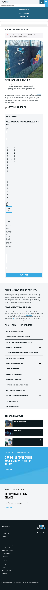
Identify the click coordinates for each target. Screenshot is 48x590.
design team (29, 315)
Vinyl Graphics (5, 556)
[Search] (46, 5)
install (13, 318)
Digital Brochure (5, 533)
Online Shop (8, 29)
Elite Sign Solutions (6, 2)
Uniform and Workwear (6, 553)
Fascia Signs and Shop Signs (8, 547)
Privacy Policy (5, 564)
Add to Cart (24, 275)
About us (4, 530)
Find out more (9, 469)
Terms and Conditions (6, 570)
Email (44, 532)
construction (15, 320)
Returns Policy (5, 573)
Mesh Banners (24, 29)
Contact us (4, 536)
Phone (41, 532)
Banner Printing (16, 29)
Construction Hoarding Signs (8, 545)
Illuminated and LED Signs (7, 550)
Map (38, 532)
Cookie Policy (5, 567)
